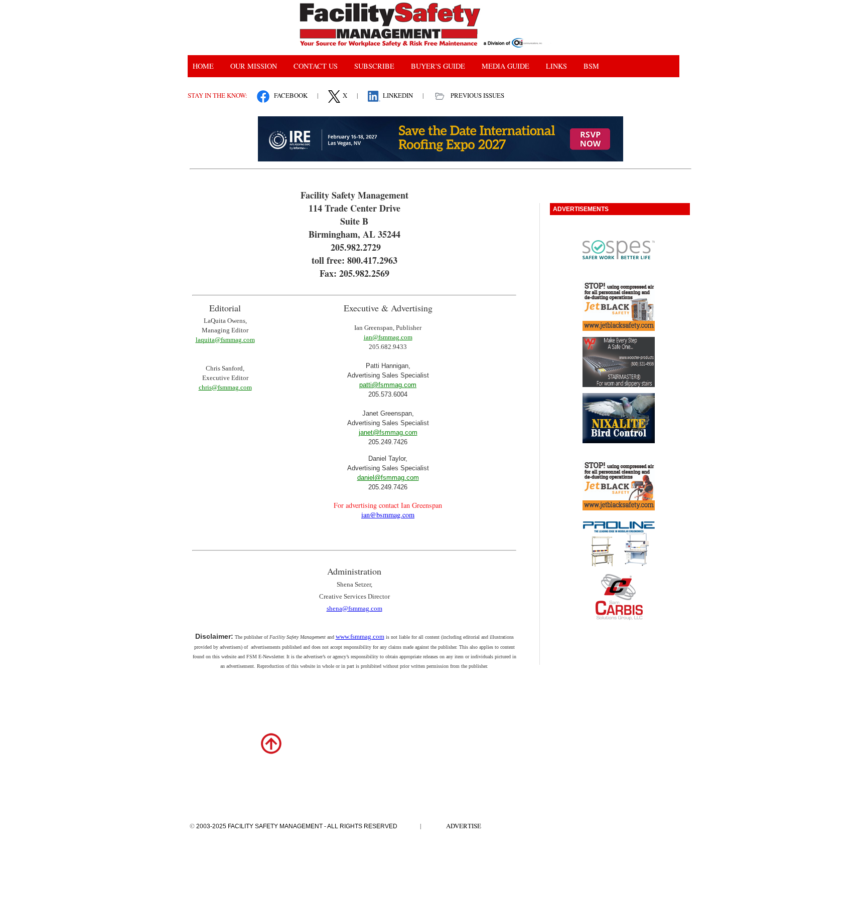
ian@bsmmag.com (387, 514)
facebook (291, 95)
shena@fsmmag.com (354, 608)
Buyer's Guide (438, 66)
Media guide (505, 66)
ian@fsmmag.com (388, 337)
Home (203, 66)
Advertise (463, 825)
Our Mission (253, 66)
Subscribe (374, 66)
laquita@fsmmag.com (225, 339)
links (556, 66)
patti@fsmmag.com (387, 385)
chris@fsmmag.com (225, 387)
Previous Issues (477, 95)
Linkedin (398, 95)
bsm (591, 66)
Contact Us (316, 66)
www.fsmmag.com (360, 636)
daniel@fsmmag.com (388, 477)
